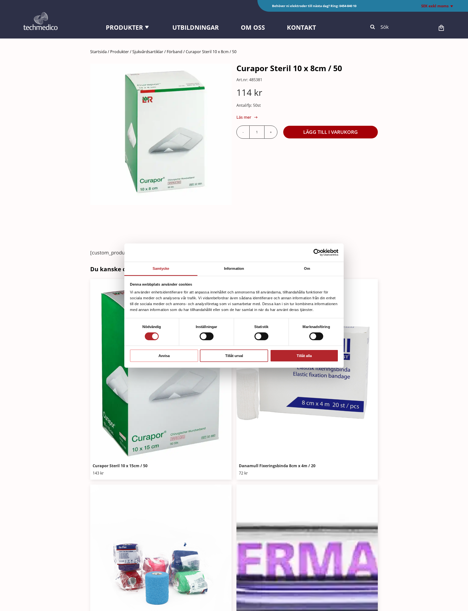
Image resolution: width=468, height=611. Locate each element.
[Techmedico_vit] (40, 14)
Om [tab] (307, 268)
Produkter (119, 51)
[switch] (207, 336)
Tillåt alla (304, 356)
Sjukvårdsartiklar (147, 51)
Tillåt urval (234, 356)
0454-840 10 (347, 6)
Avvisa (164, 356)
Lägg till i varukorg (330, 132)
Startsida (98, 51)
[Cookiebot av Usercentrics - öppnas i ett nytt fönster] (317, 252)
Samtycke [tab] (161, 268)
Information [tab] (234, 268)
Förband (174, 51)
